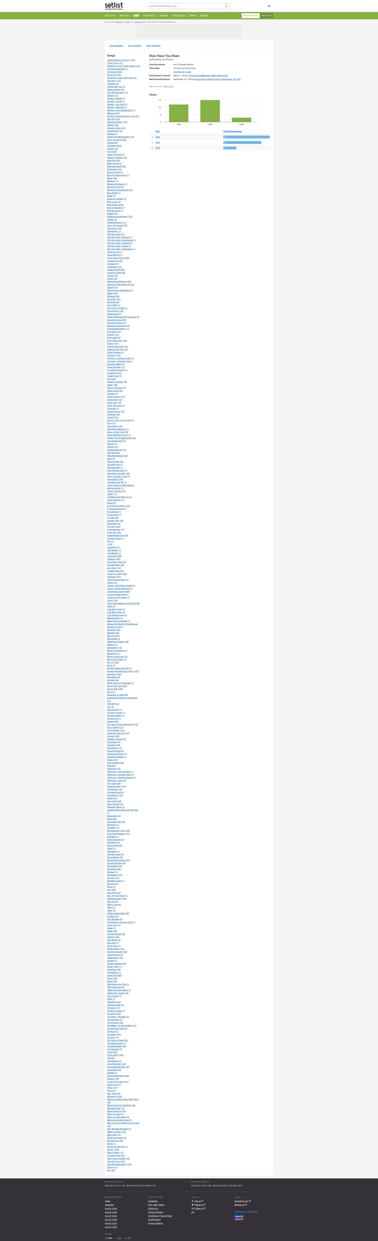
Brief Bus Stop (113, 210)
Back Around (113, 163)
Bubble (110, 213)
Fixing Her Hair (113, 367)
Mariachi (111, 633)
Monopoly (111, 653)
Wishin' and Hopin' (115, 1138)
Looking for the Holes (117, 597)
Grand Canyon (113, 411)
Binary (110, 178)
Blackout (111, 181)
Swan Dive (112, 975)
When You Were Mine (116, 1117)
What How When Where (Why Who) (123, 1099)
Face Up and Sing (115, 346)
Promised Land (114, 792)
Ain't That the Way (115, 92)
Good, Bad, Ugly (114, 405)
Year (157, 131)
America (111, 134)
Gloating (111, 394)
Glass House (113, 391)
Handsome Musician (116, 429)
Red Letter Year (114, 822)
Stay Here (111, 943)
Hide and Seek (113, 467)
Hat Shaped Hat (114, 441)
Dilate (109, 293)
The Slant (111, 1034)
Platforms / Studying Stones (120, 777)
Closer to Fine (113, 252)
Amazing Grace (114, 128)
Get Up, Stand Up (115, 388)
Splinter (110, 937)
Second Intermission (116, 860)
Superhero (112, 969)
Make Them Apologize (117, 621)
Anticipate (111, 146)
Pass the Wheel (114, 751)
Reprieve (111, 825)
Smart (110, 910)
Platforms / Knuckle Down (119, 774)
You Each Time (113, 1155)
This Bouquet (113, 1049)
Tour (134, 45)
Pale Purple (112, 742)
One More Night (114, 715)
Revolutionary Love (116, 831)
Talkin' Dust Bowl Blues (117, 990)
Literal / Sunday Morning (118, 588)
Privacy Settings (155, 1223)
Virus (109, 1090)
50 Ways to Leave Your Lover (120, 78)
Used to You (112, 1084)
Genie (109, 385)
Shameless (112, 875)
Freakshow (112, 373)
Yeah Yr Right (113, 1152)
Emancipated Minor (116, 329)
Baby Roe (111, 160)
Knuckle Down (113, 565)
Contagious (112, 267)
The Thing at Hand (115, 1040)
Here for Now (113, 461)
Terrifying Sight (114, 1005)
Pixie (109, 766)
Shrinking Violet (114, 881)
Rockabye (111, 836)
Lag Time (111, 568)
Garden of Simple (115, 382)
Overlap (110, 736)
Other (153, 45)
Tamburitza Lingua (115, 993)
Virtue (110, 1087)
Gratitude (111, 414)
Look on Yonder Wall (116, 594)
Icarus (110, 503)
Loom (109, 600)
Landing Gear (113, 571)
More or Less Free (115, 656)
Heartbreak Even (114, 450)
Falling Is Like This (115, 349)
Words (110, 1144)
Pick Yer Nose (113, 763)
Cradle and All (113, 270)
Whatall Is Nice (113, 1108)
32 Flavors (112, 72)
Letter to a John (114, 574)
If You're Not (112, 515)
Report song (168, 86)
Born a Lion (112, 202)
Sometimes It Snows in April (119, 922)
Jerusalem (112, 547)
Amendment (112, 131)
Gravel (110, 417)
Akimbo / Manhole (115, 107)
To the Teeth (112, 1055)
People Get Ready (115, 757)
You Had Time (113, 1161)
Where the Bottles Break (118, 1120)
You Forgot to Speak (116, 1158)
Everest (110, 335)
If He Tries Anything (116, 506)
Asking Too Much (115, 157)
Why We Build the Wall (117, 1129)
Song (116, 45)
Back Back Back (114, 166)
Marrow (110, 636)
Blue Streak (112, 193)
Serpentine (112, 869)
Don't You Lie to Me (115, 308)
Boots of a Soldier (115, 199)
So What (111, 916)
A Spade (111, 84)
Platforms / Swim (115, 780)
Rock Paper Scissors (116, 834)
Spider (110, 931)
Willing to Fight (113, 1132)
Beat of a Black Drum (116, 175)
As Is (109, 151)
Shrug (110, 887)
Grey (109, 423)
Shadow (111, 872)
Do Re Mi (111, 302)
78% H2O (111, 81)
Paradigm (111, 745)
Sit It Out (111, 901)
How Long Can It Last (117, 476)
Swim (109, 978)
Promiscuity (112, 789)
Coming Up (112, 261)
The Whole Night (114, 1046)
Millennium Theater (115, 642)
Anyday (110, 148)
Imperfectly (112, 523)
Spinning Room (114, 934)
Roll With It (112, 842)
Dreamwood (112, 314)
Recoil (110, 819)
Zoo (109, 1170)
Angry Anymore (114, 140)
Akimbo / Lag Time (115, 104)
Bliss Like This (113, 187)
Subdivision (112, 958)
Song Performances (232, 131)
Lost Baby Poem (114, 609)
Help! (109, 459)
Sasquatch (112, 851)
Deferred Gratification (117, 281)
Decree (110, 278)
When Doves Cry (114, 1111)
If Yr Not (111, 518)
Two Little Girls (114, 1064)
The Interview (113, 1020)
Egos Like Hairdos (115, 323)
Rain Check (112, 801)
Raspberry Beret (114, 807)
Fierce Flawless (114, 352)
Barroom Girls (113, 172)
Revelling (111, 828)
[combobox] (189, 6)
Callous (110, 219)
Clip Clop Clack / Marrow (118, 237)
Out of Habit (112, 727)
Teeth (109, 999)
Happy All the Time (115, 432)
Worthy (110, 1149)
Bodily (110, 196)
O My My (111, 704)
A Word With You (114, 86)
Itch (109, 541)
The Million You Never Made (119, 1025)
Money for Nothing (115, 650)
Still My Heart (113, 949)
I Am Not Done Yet (115, 482)
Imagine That (113, 521)
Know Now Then (114, 562)
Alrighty (110, 125)
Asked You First (114, 154)
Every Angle (112, 337)
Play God (111, 783)
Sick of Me (111, 893)
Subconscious (113, 955)
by (182, 72)
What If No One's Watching (119, 1105)
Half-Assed (112, 426)
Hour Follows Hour (115, 470)
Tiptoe (110, 1052)
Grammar (111, 408)
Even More (112, 332)
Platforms (111, 769)
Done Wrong (112, 311)
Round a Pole (113, 845)
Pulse (109, 798)
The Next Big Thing (115, 1028)
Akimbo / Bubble (114, 98)
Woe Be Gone (113, 1141)
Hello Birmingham (115, 456)
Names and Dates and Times (120, 671)
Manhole (111, 630)
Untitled (110, 1073)
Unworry (111, 1079)
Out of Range (113, 730)
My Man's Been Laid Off (117, 668)
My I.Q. (110, 662)
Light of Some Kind (115, 580)
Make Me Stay (113, 618)
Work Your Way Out (116, 1146)
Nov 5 (109, 692)
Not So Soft (112, 689)
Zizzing (110, 1167)
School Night (113, 857)
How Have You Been (116, 473)
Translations (112, 1061)
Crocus (110, 275)
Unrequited (112, 1070)
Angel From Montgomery (118, 137)
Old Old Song (113, 709)
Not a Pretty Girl (114, 686)
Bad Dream (112, 169)
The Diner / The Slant (116, 1017)
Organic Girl (112, 718)
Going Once (112, 399)
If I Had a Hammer (115, 509)
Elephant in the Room (117, 326)
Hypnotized (112, 479)
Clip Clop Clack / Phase (117, 246)
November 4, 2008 (115, 695)
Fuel (109, 379)
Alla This (111, 119)
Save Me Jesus (114, 854)
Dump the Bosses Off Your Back (121, 317)
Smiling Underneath (116, 913)
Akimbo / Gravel (114, 101)
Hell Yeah (111, 453)
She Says (111, 878)
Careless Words (114, 222)
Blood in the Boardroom (118, 190)
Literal (110, 583)
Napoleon (111, 674)
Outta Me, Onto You (116, 733)
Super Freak (112, 966)
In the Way (112, 532)
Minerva (110, 645)
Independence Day (115, 535)
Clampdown (112, 231)
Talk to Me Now (114, 987)
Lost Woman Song (115, 615)
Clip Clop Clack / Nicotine (118, 243)
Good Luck (112, 402)
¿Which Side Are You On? (118, 60)
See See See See (114, 863)
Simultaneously (114, 898)
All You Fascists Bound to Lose (121, 116)
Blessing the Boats (115, 184)
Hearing (110, 444)
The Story (111, 1037)
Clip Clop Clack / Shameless (119, 249)
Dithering (111, 296)
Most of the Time (114, 659)
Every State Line (114, 340)
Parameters (112, 748)
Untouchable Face (115, 1076)
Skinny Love (112, 904)
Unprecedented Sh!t (116, 1067)
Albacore (111, 113)
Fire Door (111, 355)
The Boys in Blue (114, 1011)
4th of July (112, 75)
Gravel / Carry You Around (119, 420)
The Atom (111, 1008)
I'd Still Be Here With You (118, 497)
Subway (110, 960)
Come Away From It (116, 258)
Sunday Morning (114, 963)
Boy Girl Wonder (114, 208)
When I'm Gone (114, 1114)
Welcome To (112, 1096)
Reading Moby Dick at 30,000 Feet (122, 810)
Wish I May (112, 1135)
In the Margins (113, 529)
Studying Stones (114, 952)
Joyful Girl (111, 556)
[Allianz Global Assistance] (239, 1217)
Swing (110, 981)
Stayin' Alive (112, 946)
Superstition (112, 972)
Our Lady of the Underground (120, 724)
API (192, 1212)
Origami (110, 721)
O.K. (109, 707)
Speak (110, 928)
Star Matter (112, 940)
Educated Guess (114, 320)
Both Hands (112, 205)
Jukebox (111, 559)
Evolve (110, 343)
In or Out (111, 526)
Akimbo (110, 95)
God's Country (113, 397)
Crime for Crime (114, 272)
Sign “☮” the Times (115, 896)
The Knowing (113, 1022)
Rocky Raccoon (114, 839)
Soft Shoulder (113, 919)
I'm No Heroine (113, 500)
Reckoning (112, 816)
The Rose (111, 1031)
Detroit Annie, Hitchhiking (118, 290)
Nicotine (111, 680)
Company (111, 264)
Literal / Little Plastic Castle (119, 585)
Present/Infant (114, 786)
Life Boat (111, 577)
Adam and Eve (113, 89)
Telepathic (111, 1002)
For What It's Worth (115, 370)
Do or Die (111, 299)
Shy (108, 890)
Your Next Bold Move (116, 1164)
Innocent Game (114, 538)
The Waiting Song (115, 1043)
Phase (110, 760)
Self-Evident (112, 866)
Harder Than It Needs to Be (119, 438)
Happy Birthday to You (117, 435)
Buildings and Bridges (117, 216)
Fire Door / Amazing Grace (119, 358)
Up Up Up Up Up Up (115, 1082)
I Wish (110, 494)
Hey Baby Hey (113, 464)
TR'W (109, 1058)
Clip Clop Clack (113, 234)
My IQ (109, 665)
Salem (110, 848)
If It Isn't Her (112, 512)
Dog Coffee (112, 305)
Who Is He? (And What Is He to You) (123, 1123)
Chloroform (112, 228)
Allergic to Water (114, 122)
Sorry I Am (112, 925)
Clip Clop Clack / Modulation (120, 240)
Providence (112, 795)
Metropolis (112, 639)
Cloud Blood (112, 255)
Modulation (112, 647)
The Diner (111, 1014)
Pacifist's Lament (115, 739)
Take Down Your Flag (116, 984)
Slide (109, 907)
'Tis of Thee (112, 63)
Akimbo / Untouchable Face (119, 110)
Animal (110, 143)
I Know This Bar (114, 491)
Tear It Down (113, 996)
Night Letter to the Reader (119, 683)
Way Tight (111, 1093)
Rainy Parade (113, 804)
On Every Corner (114, 712)
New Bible (111, 677)
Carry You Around (115, 225)
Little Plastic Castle (115, 591)
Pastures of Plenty (115, 754)
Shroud (110, 884)
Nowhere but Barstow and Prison (122, 698)
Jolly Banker (112, 550)
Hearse (110, 447)
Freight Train (113, 376)
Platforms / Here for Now (118, 771)
